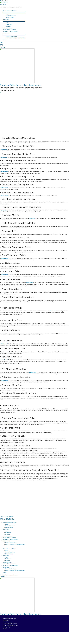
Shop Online (6, 19)
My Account (9, 24)
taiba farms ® (3, 4)
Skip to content (3, 0)
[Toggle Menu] (14, 12)
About (7, 14)
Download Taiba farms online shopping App (20, 85)
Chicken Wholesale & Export (9, 10)
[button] (2, 576)
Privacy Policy (6, 33)
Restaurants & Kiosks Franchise (10, 31)
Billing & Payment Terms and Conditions (15, 38)
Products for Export (7, 28)
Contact (4, 39)
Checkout (8, 26)
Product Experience (11, 15)
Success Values (10, 17)
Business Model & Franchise (9, 29)
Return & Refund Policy (11, 36)
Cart (7, 22)
